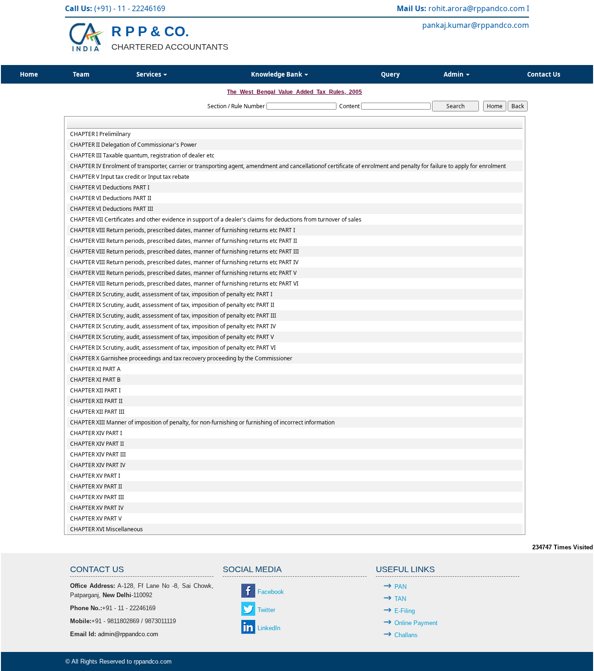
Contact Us (543, 74)
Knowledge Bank (277, 74)
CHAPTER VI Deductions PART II (110, 198)
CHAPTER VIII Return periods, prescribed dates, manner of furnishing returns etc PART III (184, 251)
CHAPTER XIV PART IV (97, 465)
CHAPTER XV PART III (97, 497)
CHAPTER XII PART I (95, 390)
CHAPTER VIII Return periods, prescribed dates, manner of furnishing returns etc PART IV (184, 262)
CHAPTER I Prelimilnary (100, 134)
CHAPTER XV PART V (96, 518)
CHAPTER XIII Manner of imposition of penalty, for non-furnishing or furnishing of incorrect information (202, 422)
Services (149, 74)
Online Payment (416, 622)
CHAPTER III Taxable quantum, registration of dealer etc (142, 155)
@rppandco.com (497, 8)
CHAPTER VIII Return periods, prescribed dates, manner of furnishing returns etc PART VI (184, 283)
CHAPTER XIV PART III (98, 454)
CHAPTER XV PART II (96, 486)
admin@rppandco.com (128, 634)
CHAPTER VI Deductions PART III (111, 209)
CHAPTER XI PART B (95, 380)
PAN (400, 586)
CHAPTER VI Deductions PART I (109, 187)
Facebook (271, 591)
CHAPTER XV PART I (95, 476)
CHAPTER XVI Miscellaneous (106, 529)
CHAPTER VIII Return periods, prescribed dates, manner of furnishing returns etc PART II (183, 241)
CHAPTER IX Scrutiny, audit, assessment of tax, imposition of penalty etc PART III (173, 315)
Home (29, 74)
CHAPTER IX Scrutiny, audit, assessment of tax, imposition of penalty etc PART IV (173, 326)
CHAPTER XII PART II (96, 401)
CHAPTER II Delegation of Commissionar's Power (133, 145)
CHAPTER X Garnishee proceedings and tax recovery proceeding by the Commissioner (181, 358)
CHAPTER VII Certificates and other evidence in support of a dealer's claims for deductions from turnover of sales (216, 219)
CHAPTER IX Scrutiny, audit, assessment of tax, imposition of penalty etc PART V (172, 337)
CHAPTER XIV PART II (97, 444)
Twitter (266, 609)
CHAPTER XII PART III (97, 412)
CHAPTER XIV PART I (96, 433)
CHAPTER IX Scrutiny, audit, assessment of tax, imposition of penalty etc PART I (171, 294)
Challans (406, 635)
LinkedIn (269, 628)
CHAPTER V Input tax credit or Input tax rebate (129, 177)
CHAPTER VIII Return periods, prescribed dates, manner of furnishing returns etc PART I (182, 230)
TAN (400, 598)
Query (390, 74)
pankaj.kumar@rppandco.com (475, 25)
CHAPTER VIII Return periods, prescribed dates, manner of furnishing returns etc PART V (183, 273)
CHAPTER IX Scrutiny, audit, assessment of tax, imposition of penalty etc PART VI (173, 348)
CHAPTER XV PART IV (96, 508)
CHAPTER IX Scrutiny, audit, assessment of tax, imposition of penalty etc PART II (172, 305)
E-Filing (404, 610)
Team (81, 74)
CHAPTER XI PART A (95, 369)
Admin (454, 74)
